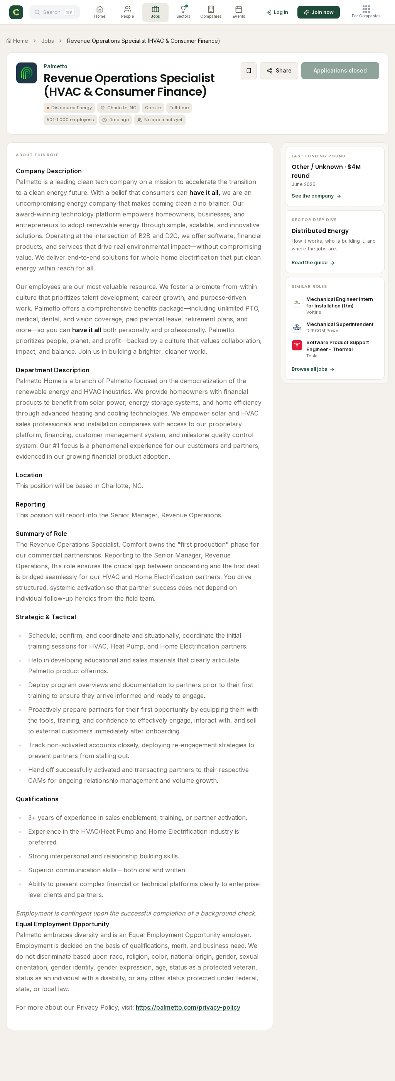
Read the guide (309, 262)
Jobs (47, 40)
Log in (281, 12)
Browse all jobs (309, 369)
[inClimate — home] (16, 12)
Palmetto (56, 66)
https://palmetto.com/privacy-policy (188, 1007)
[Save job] (249, 70)
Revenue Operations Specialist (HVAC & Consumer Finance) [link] (143, 40)
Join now (322, 12)
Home (20, 40)
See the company (313, 196)
